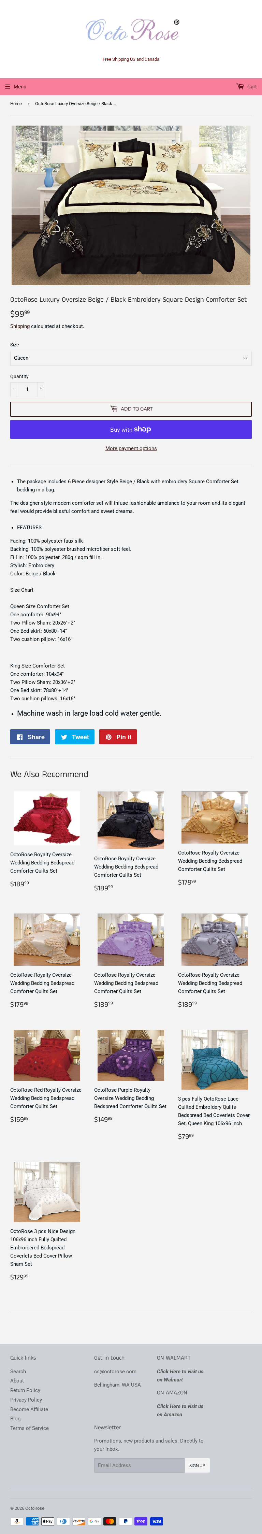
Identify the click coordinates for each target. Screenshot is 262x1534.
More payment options (131, 448)
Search (18, 1371)
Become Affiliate (29, 1409)
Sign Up (197, 1465)
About (17, 1381)
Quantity (19, 376)
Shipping (20, 326)
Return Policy (25, 1390)
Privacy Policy (26, 1400)
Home (16, 103)
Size (14, 344)
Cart (251, 87)
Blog (15, 1419)
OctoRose (34, 1508)
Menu (20, 87)
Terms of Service (29, 1428)
